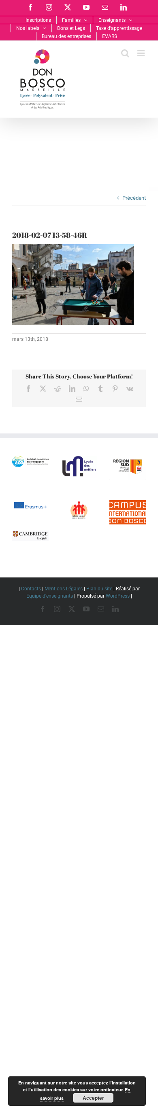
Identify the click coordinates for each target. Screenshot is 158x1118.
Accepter (93, 1097)
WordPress (118, 596)
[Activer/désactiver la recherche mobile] (125, 53)
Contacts (31, 589)
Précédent (134, 198)
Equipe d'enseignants (49, 596)
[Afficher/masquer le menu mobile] (141, 53)
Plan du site (99, 589)
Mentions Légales (64, 589)
